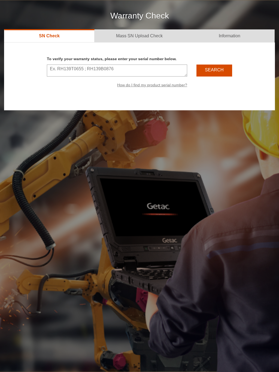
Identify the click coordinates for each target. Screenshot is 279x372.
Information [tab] (229, 35)
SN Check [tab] (49, 35)
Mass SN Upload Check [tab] (139, 35)
